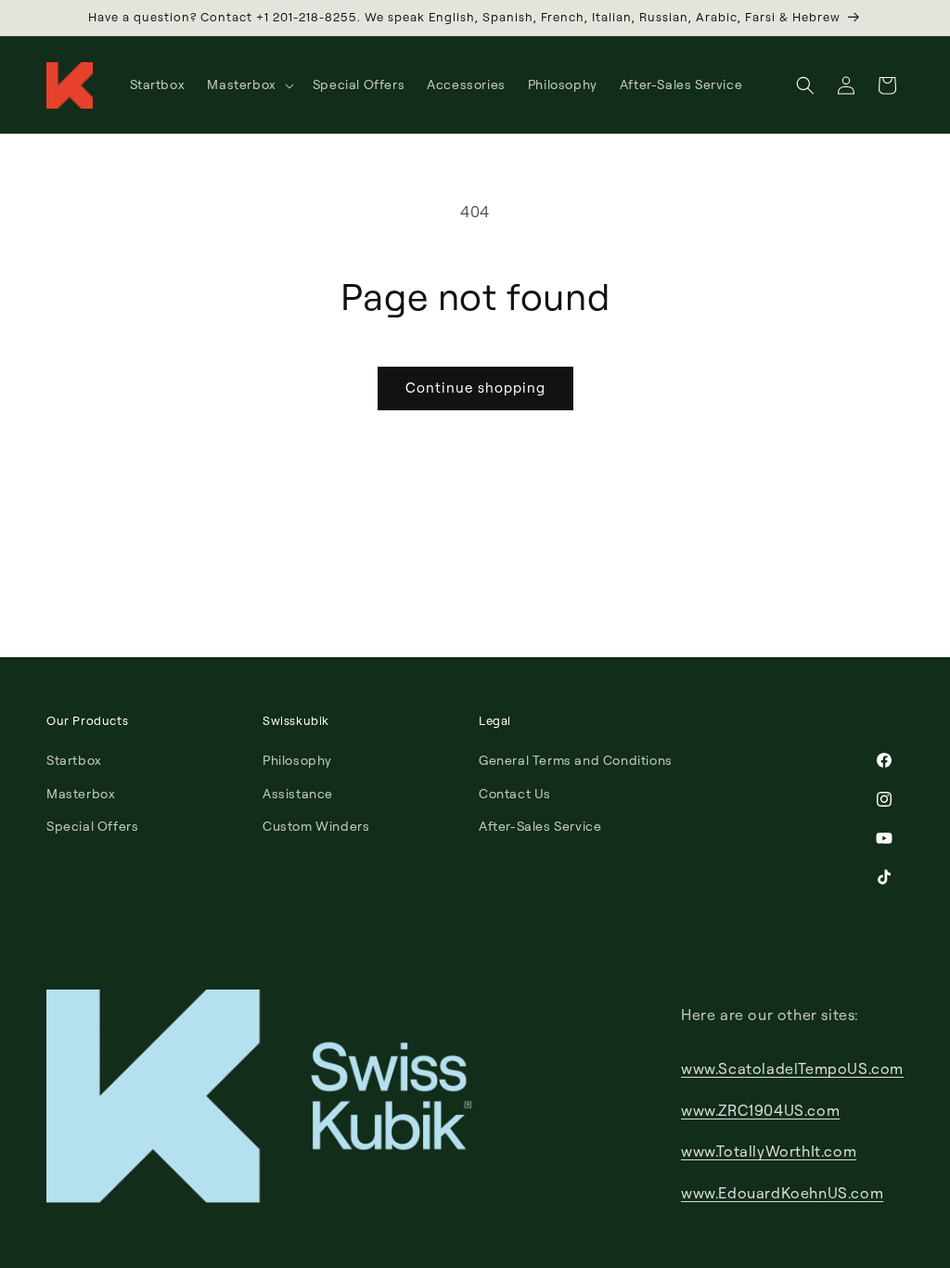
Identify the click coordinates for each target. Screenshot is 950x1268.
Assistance (298, 793)
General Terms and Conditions (576, 760)
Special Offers (92, 826)
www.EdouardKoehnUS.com (782, 1193)
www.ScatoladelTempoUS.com (792, 1068)
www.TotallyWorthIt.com (768, 1151)
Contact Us (515, 793)
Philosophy (297, 760)
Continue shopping (475, 387)
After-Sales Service (540, 826)
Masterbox (80, 793)
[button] (248, 84)
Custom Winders (316, 826)
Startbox (74, 760)
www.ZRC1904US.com (760, 1110)
